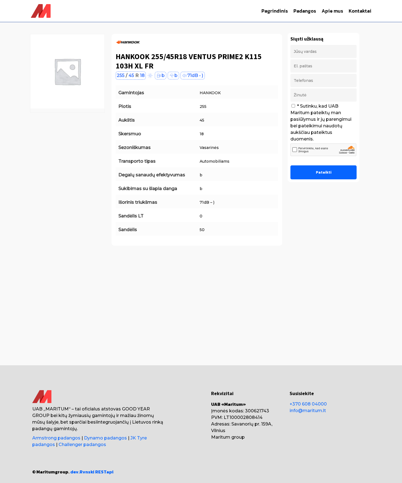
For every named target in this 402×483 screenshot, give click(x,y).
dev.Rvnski (82, 471)
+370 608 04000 (308, 404)
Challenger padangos (82, 444)
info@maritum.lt (308, 410)
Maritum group (228, 437)
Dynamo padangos (105, 438)
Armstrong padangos (56, 438)
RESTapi (104, 471)
